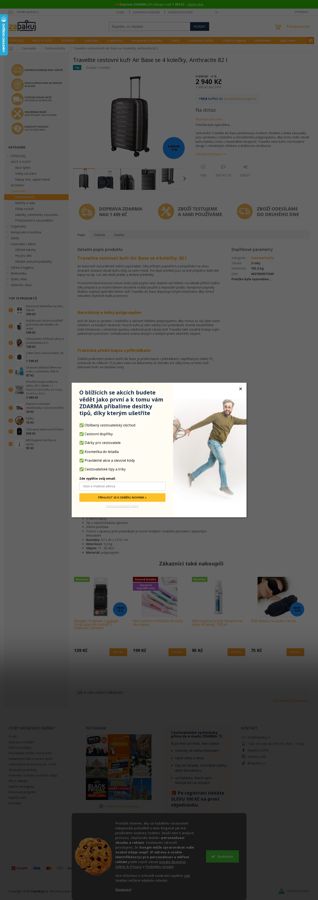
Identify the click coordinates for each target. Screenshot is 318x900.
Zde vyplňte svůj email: (97, 478)
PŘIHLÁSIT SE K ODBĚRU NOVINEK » (122, 497)
